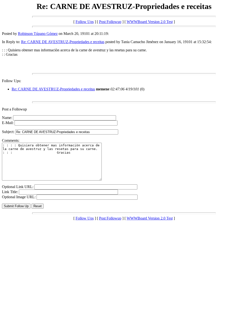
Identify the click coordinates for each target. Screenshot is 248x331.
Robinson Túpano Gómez (38, 34)
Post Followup (110, 22)
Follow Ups (85, 22)
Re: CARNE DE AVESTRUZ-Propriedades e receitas (62, 42)
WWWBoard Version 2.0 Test (150, 22)
